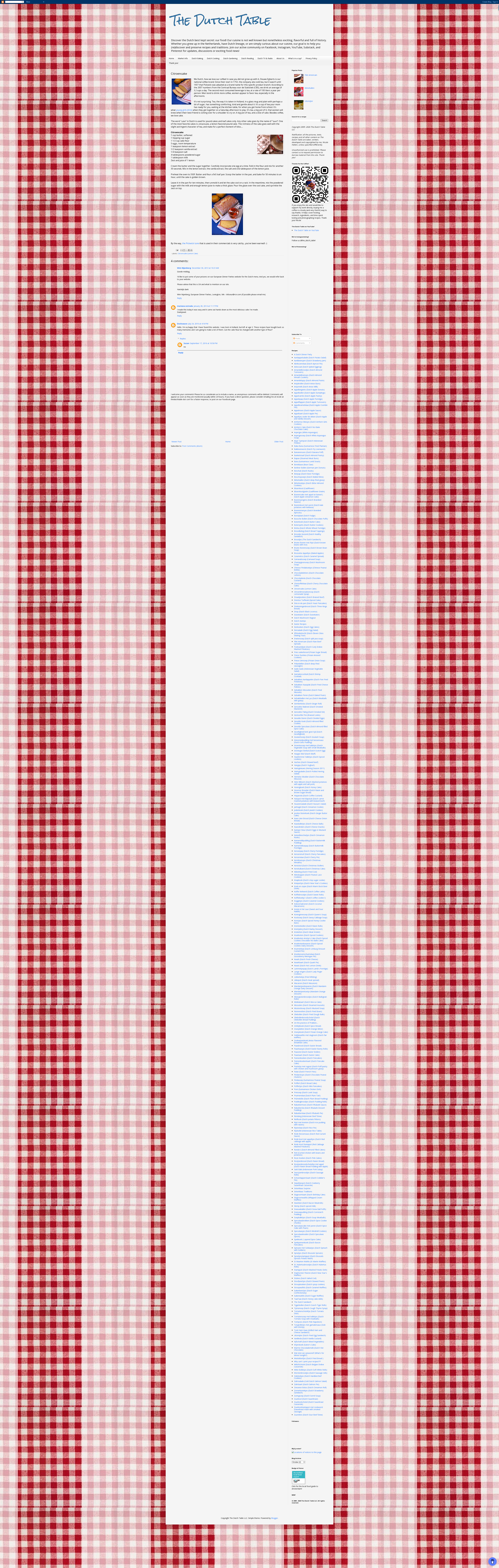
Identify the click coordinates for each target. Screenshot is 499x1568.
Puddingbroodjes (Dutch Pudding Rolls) (310, 1101)
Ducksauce (182, 323)
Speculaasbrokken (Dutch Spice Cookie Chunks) (310, 1221)
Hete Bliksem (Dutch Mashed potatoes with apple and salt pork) (310, 783)
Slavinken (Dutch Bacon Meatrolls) (308, 1203)
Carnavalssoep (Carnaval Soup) (307, 559)
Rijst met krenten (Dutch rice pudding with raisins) (309, 1123)
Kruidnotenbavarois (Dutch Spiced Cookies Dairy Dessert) (308, 944)
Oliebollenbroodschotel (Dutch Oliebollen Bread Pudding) (307, 1018)
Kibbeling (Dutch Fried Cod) (305, 872)
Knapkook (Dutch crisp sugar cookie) (309, 880)
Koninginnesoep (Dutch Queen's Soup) (310, 914)
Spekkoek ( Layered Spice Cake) (307, 1239)
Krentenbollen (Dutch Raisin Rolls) (308, 926)
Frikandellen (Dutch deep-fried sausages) (306, 664)
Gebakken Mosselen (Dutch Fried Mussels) (308, 691)
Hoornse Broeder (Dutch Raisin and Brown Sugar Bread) (309, 791)
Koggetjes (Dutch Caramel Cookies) (309, 901)
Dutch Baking (197, 58)
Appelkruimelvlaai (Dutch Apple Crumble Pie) (310, 406)
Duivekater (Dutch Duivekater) (307, 614)
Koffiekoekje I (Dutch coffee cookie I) (310, 898)
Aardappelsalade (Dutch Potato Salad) (310, 357)
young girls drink (184, 110)
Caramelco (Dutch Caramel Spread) (309, 556)
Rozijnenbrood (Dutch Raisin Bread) (309, 1161)
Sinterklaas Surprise (302, 1188)
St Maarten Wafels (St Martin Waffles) (310, 1261)
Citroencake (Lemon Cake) (188, 253)
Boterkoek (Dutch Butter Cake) (307, 522)
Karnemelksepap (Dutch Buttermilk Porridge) (308, 846)
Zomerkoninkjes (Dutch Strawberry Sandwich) (308, 1391)
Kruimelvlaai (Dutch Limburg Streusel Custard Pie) (309, 950)
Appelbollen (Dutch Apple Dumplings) (309, 393)
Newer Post (177, 441)
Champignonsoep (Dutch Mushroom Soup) (309, 563)
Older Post (278, 441)
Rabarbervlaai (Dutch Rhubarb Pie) (308, 1113)
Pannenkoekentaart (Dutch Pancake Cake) (309, 1062)
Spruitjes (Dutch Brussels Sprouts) (308, 1253)
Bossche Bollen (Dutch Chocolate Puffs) (311, 518)
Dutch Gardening (230, 58)
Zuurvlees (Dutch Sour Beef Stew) (308, 1414)
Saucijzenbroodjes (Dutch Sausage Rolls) (308, 1173)
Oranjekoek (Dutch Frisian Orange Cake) (311, 1032)
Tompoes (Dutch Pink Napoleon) (308, 1322)
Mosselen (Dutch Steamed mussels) (309, 1005)
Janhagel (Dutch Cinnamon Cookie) (308, 807)
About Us (280, 58)
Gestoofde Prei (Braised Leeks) (307, 715)
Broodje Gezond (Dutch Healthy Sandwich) (307, 535)
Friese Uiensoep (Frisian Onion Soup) (309, 660)
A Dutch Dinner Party (303, 354)
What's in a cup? (295, 58)
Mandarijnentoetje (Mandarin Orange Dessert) (309, 992)
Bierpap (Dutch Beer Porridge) (307, 474)
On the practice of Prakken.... (306, 1023)
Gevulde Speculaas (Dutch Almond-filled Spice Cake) (310, 727)
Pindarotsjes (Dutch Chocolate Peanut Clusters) (310, 1076)
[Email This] (181, 250)
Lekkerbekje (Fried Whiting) (305, 977)
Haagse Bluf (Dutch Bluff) (305, 754)
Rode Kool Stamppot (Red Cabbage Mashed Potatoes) (309, 1145)
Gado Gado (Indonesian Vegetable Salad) (308, 670)
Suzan (186, 343)
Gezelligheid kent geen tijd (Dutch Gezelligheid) (308, 733)
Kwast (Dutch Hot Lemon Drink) (307, 965)
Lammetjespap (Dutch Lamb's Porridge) (311, 968)
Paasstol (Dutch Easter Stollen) (307, 1052)
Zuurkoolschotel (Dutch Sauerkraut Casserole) (308, 1403)
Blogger (274, 1518)
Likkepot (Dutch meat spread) (306, 980)
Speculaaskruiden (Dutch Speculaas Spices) (309, 1235)
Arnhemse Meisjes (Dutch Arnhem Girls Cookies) (310, 423)
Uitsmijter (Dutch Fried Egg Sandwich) (310, 1335)
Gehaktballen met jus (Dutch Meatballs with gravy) (310, 699)
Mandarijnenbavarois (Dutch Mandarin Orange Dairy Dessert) (310, 987)
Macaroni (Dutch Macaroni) (305, 983)
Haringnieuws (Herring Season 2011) (309, 768)
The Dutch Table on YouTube (306, 230)
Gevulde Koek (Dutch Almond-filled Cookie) (308, 722)
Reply (179, 298)
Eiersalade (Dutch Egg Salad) (306, 630)
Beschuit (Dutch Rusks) (304, 471)
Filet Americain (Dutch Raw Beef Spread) (307, 642)
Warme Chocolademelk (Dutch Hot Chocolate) (308, 1349)
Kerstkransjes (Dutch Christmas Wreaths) (307, 861)
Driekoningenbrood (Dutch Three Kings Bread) (310, 607)
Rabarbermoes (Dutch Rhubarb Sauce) (310, 1105)
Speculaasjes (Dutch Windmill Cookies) (310, 1231)
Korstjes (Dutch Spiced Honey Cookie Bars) (310, 921)
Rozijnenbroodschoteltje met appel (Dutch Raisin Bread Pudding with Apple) (311, 1165)
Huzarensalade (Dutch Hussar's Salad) (310, 804)
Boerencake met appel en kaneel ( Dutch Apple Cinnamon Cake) (308, 495)
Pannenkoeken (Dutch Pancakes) (308, 1058)
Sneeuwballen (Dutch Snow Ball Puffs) (310, 1209)
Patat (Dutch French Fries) (305, 1071)
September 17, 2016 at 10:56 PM (203, 343)
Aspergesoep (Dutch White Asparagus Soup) (310, 436)
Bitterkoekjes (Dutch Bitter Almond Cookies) (309, 484)
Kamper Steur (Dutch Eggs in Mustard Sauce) (310, 831)
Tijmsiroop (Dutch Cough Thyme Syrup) (310, 1308)
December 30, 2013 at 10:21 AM (205, 268)
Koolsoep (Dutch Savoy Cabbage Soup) (310, 917)
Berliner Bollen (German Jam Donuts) (309, 467)
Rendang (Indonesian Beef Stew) (308, 1116)
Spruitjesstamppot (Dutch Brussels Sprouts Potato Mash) (308, 1257)
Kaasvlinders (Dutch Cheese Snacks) (309, 827)
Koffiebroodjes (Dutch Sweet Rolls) (309, 894)
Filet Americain (311, 75)
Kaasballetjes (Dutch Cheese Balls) (308, 824)
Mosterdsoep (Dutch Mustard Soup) (309, 1008)
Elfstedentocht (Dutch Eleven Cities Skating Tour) (308, 634)
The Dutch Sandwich (302, 1302)
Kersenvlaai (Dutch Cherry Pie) (307, 857)
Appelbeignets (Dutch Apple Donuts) (309, 389)
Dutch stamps (300, 621)
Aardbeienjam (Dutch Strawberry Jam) (310, 360)
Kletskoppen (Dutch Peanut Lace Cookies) (308, 876)
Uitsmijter (309, 101)
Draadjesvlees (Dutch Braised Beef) (309, 597)
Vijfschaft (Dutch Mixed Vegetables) (309, 1341)
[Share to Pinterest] (191, 250)
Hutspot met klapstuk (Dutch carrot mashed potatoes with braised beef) (309, 799)
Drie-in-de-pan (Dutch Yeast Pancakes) (310, 603)
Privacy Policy (311, 58)
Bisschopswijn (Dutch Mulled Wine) (309, 477)
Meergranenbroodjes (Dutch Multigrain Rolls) (310, 998)
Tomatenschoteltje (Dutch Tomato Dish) (309, 1312)
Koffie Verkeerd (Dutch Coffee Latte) (309, 891)
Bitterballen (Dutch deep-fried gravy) (309, 480)
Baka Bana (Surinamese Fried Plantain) (310, 446)
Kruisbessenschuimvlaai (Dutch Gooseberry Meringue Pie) (307, 955)
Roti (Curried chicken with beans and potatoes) (309, 1154)
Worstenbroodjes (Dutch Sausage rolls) (310, 1373)
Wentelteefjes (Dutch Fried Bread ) (308, 1358)
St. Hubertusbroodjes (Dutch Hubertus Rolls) (310, 1265)
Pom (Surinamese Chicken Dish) (307, 1089)
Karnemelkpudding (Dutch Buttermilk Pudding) (309, 841)
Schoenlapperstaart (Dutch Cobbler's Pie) (309, 1179)
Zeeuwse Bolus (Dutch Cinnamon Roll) (310, 1387)
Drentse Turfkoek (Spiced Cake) (307, 600)
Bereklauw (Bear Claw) (303, 464)
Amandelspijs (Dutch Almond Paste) (309, 380)
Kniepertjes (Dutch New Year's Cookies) (311, 883)
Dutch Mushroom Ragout (305, 618)
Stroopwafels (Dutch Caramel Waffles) (310, 1287)
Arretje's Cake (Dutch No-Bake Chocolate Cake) (307, 428)
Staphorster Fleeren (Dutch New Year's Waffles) (310, 1274)
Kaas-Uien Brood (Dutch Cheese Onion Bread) (310, 819)
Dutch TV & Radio (265, 58)
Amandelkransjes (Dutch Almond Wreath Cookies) (308, 376)
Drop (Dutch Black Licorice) (305, 611)
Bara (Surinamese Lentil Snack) (307, 461)
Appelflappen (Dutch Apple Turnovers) (310, 402)
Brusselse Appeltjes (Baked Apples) (309, 553)
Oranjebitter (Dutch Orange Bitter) (308, 1029)
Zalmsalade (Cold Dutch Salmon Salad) (310, 1381)
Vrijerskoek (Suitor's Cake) (305, 1344)
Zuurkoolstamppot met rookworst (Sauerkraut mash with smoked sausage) (308, 1409)
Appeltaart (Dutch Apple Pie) (306, 413)
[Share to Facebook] (189, 250)
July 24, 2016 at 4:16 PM (198, 323)
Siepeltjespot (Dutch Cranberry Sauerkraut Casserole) (307, 1184)
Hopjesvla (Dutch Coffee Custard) (308, 795)
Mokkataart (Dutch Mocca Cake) (307, 1002)
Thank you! (173, 63)
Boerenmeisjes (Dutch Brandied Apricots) (307, 511)
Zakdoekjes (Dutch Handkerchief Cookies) (307, 1377)
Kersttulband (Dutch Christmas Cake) (309, 868)
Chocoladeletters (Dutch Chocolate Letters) (309, 574)
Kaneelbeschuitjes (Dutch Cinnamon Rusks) (309, 836)
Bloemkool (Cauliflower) (304, 488)
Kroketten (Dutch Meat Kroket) (307, 932)
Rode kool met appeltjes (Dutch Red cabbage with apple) (309, 1140)
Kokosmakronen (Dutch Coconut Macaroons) (308, 905)
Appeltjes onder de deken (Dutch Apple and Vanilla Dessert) (310, 417)
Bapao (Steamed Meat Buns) (306, 458)
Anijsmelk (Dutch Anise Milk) (306, 386)
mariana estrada (185, 306)
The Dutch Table (221, 20)
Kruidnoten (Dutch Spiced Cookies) (308, 935)
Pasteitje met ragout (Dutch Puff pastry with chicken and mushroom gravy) (310, 1067)
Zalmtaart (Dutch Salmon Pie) (306, 1384)
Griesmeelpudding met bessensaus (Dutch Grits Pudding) (308, 741)
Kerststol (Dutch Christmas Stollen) (309, 865)
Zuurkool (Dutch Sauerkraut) (306, 1399)
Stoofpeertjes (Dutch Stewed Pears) (309, 1281)
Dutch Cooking (213, 58)
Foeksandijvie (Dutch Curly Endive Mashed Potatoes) (308, 648)
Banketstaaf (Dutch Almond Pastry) (309, 455)
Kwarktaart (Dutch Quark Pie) (306, 962)
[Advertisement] (227, 420)
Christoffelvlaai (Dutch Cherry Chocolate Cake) (311, 584)
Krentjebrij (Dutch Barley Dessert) (308, 929)
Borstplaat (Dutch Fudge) (304, 515)
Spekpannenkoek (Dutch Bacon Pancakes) (307, 1243)
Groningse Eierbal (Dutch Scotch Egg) (309, 750)
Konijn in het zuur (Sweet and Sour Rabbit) (308, 910)
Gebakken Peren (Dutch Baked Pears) (310, 695)
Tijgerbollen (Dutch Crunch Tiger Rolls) (310, 1305)
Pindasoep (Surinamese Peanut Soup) (310, 1080)
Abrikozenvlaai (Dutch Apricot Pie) (308, 363)
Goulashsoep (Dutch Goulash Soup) (309, 737)
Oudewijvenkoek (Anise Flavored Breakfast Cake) (307, 1041)
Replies (183, 338)
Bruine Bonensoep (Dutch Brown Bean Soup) (310, 549)
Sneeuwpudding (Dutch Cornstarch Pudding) (308, 1213)
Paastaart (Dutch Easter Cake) (307, 1055)
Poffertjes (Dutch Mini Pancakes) (308, 1086)
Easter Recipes (300, 624)
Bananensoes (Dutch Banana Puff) (308, 452)
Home (171, 58)
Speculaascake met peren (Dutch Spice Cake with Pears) (310, 1227)
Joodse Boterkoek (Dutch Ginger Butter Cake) (310, 814)
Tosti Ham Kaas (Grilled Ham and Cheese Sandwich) (308, 1331)
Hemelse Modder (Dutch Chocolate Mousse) (309, 777)
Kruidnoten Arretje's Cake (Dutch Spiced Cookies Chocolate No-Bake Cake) (311, 939)
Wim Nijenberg (184, 268)
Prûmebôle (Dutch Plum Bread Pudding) (311, 1098)
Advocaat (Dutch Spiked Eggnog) (308, 367)
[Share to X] (186, 250)
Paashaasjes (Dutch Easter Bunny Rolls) (311, 1049)
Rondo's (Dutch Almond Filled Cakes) (309, 1149)
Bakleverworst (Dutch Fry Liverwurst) (309, 449)
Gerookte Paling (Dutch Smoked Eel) (309, 712)
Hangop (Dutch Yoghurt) (304, 765)
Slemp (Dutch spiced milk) (305, 1206)
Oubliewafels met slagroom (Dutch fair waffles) (310, 1036)
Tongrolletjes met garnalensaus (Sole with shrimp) (310, 1326)
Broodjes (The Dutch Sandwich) (307, 539)
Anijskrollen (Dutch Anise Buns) (307, 383)
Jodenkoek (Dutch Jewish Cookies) (308, 810)
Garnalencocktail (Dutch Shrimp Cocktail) (307, 675)
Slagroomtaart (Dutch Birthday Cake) (309, 1194)
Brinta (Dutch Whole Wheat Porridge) (309, 528)
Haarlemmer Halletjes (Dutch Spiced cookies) (309, 758)
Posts (297, 338)
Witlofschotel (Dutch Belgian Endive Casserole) (309, 1365)
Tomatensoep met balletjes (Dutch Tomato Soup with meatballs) (309, 1317)
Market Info (183, 58)
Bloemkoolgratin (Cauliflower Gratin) (309, 491)
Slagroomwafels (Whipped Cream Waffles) (308, 1198)
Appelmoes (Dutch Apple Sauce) (307, 410)
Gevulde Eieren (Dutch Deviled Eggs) (309, 718)
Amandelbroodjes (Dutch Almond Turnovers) (308, 371)
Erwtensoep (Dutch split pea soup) (308, 638)
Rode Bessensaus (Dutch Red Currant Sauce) (310, 1135)
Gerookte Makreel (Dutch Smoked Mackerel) (308, 708)
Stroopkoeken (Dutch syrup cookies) (309, 1284)
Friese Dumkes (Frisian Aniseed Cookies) (307, 656)
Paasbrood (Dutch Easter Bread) (307, 1045)
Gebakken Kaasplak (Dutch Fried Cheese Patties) (311, 685)
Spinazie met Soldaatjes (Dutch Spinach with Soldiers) (310, 1249)
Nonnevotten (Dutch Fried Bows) (308, 1011)
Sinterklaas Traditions (303, 1191)
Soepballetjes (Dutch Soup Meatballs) (310, 1217)
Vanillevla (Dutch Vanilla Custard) (307, 1338)
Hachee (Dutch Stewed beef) (306, 762)
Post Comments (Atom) (192, 446)
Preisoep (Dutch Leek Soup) (306, 1092)
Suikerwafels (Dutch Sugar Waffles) (309, 1296)
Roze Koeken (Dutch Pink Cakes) (308, 1158)
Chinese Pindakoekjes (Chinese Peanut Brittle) (310, 568)
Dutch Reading (247, 58)
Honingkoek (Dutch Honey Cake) (307, 787)
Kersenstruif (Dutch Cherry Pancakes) (310, 854)
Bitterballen (309, 88)
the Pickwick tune (190, 243)
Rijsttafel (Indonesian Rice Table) (308, 1130)
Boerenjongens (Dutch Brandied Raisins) (307, 501)
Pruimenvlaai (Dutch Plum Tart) (307, 1095)
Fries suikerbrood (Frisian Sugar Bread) (310, 652)
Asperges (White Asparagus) (306, 432)
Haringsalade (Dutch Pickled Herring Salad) (309, 772)
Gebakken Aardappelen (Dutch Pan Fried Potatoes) (311, 680)
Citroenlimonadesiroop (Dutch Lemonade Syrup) (306, 593)
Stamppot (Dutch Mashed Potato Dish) (310, 1270)
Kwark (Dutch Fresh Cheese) (306, 959)
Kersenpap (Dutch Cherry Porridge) (308, 851)
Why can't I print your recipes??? (307, 1361)
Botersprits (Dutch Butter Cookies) (308, 525)
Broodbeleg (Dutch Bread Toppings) (309, 531)
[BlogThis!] (184, 250)
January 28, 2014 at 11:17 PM (206, 306)
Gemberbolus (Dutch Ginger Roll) (308, 703)
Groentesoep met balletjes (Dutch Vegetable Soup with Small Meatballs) (310, 746)
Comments (300, 343)
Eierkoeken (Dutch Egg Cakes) (306, 627)
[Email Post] (177, 250)
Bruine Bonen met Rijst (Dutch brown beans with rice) (310, 543)
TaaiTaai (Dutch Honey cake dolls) (308, 1299)
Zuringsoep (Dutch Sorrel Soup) (307, 1396)
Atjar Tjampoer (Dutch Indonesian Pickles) (308, 442)
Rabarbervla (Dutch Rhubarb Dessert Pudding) (309, 1109)
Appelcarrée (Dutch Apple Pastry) (308, 396)
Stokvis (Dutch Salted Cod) (305, 1278)
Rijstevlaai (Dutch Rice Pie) (305, 1127)
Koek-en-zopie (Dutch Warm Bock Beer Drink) (310, 887)
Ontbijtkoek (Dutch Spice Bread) (307, 1026)
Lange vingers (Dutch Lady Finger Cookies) (308, 972)
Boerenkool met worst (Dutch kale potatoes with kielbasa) (308, 506)
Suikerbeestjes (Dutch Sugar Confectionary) (306, 1291)
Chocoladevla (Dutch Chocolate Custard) (307, 579)
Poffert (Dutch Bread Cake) (305, 1083)
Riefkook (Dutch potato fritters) (307, 1119)
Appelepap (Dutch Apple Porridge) (308, 399)
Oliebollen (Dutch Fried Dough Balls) (309, 1014)
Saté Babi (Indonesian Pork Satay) (308, 1169)
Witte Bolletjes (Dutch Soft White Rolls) (310, 1370)
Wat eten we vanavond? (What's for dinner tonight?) (309, 1354)
